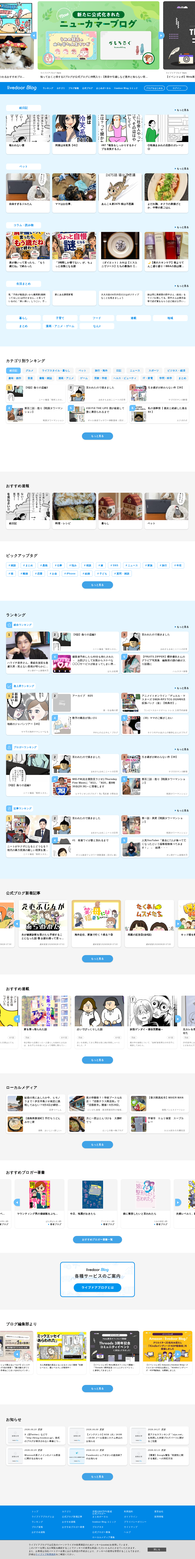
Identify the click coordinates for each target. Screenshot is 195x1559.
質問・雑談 (123, 573)
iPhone (71, 573)
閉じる (157, 1549)
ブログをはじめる (154, 88)
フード (97, 318)
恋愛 (40, 573)
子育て (60, 318)
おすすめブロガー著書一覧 (97, 1239)
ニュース (133, 565)
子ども (103, 573)
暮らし (23, 318)
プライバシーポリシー (135, 1522)
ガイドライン (131, 1517)
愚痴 (45, 565)
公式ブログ (87, 88)
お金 (54, 573)
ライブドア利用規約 (45, 1554)
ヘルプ (127, 1532)
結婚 (87, 573)
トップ (35, 1511)
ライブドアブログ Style (49, 73)
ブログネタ (98, 1527)
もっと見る (183, 110)
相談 (88, 565)
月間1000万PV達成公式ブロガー (102, 1512)
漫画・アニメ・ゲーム (60, 326)
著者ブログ (12, 1224)
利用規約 (128, 1511)
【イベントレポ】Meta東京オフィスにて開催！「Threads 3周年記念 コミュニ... (86, 76)
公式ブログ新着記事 (72, 1517)
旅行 (164, 565)
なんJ (97, 326)
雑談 (13, 565)
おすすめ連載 (69, 1522)
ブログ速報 (73, 88)
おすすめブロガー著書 (73, 1527)
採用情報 (158, 1517)
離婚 (25, 573)
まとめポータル (103, 88)
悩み (74, 565)
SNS (115, 565)
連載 (133, 318)
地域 (170, 318)
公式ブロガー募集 (101, 1532)
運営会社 (158, 1511)
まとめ (23, 326)
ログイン (177, 88)
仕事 (59, 565)
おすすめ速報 (38, 1532)
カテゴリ (61, 88)
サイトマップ (131, 1527)
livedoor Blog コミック (126, 88)
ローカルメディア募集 (103, 1537)
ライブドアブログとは (43, 1517)
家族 (150, 565)
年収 (179, 565)
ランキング (48, 88)
